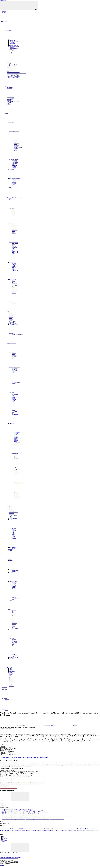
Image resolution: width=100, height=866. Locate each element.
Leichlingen (14, 182)
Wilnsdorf (13, 383)
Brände (10, 63)
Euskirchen (11, 514)
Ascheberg (14, 224)
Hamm (10, 629)
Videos (3, 688)
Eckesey (13, 614)
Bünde (10, 316)
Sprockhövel (14, 588)
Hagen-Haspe (30, 830)
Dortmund (11, 569)
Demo (10, 44)
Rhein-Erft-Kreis (12, 528)
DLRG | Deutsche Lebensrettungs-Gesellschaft (16, 73)
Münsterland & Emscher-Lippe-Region (15, 197)
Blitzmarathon (12, 43)
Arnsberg (16, 433)
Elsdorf (13, 532)
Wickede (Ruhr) (15, 414)
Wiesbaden (11, 686)
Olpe (13, 357)
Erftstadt (13, 533)
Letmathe (18, 468)
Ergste (15, 655)
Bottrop (10, 198)
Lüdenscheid (16, 471)
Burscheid (14, 180)
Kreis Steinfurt (12, 262)
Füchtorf (13, 286)
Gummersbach (15, 162)
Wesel (10, 550)
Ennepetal (14, 583)
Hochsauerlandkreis (16, 432)
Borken (13, 211)
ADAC (6, 828)
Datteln (13, 244)
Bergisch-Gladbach (16, 179)
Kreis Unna (11, 638)
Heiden (13, 213)
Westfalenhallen (15, 570)
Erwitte (13, 395)
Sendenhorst (14, 290)
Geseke (13, 396)
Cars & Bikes (9, 88)
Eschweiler (11, 513)
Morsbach (14, 166)
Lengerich (14, 267)
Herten (13, 249)
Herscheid (16, 458)
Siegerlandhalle (17, 382)
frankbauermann (5, 830)
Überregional (9, 667)
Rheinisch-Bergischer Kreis (15, 178)
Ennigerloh (14, 284)
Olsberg (15, 441)
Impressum (4, 698)
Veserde (18, 483)
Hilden (15, 144)
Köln (10, 516)
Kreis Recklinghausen (13, 242)
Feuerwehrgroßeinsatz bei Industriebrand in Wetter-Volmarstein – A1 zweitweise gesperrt (20, 815)
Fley (12, 617)
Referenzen (4, 687)
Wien (10, 685)
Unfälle (10, 53)
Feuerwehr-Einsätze (13, 64)
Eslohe (15, 436)
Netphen (13, 372)
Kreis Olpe (11, 352)
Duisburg (11, 572)
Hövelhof (11, 319)
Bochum (11, 560)
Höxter (10, 320)
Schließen (2, 865)
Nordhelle (16, 494)
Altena (15, 454)
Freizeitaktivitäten (10, 97)
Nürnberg (11, 680)
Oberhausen (11, 658)
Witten (13, 599)
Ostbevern (14, 288)
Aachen (10, 507)
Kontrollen (11, 51)
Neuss (10, 519)
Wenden (13, 358)
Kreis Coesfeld (12, 223)
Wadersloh (14, 293)
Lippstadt (13, 398)
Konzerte (9, 100)
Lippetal (13, 397)
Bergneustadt (14, 160)
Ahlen (13, 280)
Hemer (15, 457)
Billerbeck (14, 225)
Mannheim (11, 677)
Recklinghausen (15, 252)
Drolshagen (14, 355)
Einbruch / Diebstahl (13, 45)
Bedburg (13, 529)
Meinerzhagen (17, 472)
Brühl (13, 531)
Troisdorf (13, 548)
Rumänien (11, 681)
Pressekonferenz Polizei (14, 48)
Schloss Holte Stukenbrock (17, 334)
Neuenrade (16, 492)
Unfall (5, 831)
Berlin (10, 668)
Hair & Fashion (10, 99)
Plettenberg (16, 495)
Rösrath (13, 185)
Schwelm (13, 587)
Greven (13, 265)
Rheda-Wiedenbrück (13, 324)
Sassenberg (14, 289)
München (11, 678)
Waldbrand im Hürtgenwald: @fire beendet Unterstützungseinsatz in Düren (17, 809)
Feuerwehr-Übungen (13, 65)
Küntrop (17, 493)
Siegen (13, 381)
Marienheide (14, 165)
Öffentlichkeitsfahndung (14, 46)
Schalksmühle (17, 496)
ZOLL (8, 71)
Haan (15, 142)
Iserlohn (15, 467)
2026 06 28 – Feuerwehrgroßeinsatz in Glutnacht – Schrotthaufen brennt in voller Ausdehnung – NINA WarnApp (25, 812)
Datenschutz (4, 689)
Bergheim (14, 530)
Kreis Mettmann (15, 139)
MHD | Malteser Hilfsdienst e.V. (13, 76)
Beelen (13, 282)
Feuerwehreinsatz (52, 828)
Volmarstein (16, 598)
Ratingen (16, 148)
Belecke (15, 411)
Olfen (13, 232)
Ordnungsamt (9, 68)
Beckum (13, 281)
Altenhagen (14, 610)
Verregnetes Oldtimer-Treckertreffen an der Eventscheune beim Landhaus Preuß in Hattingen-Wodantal (23, 818)
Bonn (10, 508)
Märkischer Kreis (15, 453)
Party (8, 103)
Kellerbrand (48, 830)
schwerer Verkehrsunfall (88, 830)
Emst (13, 616)
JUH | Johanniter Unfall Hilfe (13, 75)
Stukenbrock (11, 333)
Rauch (69, 830)
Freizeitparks (12, 98)
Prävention (11, 47)
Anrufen (4, 12)
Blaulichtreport (8, 30)
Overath (13, 184)
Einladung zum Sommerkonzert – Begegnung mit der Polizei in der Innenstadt (18, 814)
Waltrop (13, 253)
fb (39, 828)
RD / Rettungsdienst (11, 66)
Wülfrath (15, 150)
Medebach (16, 439)
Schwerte (13, 654)
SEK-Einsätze (12, 42)
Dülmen (13, 227)
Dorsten (13, 245)
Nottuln (13, 231)
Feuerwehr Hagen (76, 828)
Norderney (11, 679)
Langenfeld (16, 145)
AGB (6, 700)
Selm (13, 645)
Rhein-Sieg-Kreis (12, 547)
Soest (13, 401)
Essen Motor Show (35, 828)
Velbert (15, 149)
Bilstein (13, 354)
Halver (15, 456)
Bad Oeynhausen (12, 313)
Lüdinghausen (14, 229)
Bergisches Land (10, 122)
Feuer (41, 828)
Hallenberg (16, 437)
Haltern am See (15, 247)
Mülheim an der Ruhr (13, 657)
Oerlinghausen (12, 321)
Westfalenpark (14, 571)
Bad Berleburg (15, 368)
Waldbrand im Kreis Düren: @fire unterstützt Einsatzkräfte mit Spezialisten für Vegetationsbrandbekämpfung (24, 810)
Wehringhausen (15, 628)
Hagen (10, 609)
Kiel (10, 675)
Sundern (15, 443)
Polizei (8, 39)
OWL (8, 311)
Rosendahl (14, 233)
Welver (13, 412)
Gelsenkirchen (12, 199)
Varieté (8, 104)
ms (52, 830)
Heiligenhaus (16, 143)
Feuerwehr (9, 62)
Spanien (11, 682)
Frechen (13, 534)
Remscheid (11, 169)
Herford (10, 318)
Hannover (11, 673)
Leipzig (10, 676)
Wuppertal (11, 188)
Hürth (13, 535)
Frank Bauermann (87, 828)
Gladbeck (14, 246)
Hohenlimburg (14, 623)
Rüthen (13, 400)
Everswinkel (14, 285)
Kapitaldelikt (11, 50)
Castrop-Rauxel (15, 243)
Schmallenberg (17, 442)
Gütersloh (11, 317)
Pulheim (13, 537)
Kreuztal (13, 371)
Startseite (4, 11)
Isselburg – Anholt (13, 515)
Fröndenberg (14, 642)
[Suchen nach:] (5, 800)
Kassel (10, 674)
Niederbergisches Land (14, 131)
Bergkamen (14, 639)
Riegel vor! (11, 49)
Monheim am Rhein (18, 147)
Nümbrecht (14, 167)
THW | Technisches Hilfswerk (13, 77)
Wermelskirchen (15, 186)
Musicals (9, 102)
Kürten (13, 181)
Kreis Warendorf (12, 279)
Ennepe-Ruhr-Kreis (13, 581)
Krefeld (10, 517)
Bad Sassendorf (15, 394)
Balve (15, 455)
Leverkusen (14, 183)
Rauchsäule (72, 830)
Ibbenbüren (14, 266)
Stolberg (11, 549)
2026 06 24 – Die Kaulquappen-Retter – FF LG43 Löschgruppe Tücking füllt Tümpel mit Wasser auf (22, 813)
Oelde (13, 287)
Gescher (13, 212)
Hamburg (11, 670)
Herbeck (13, 622)
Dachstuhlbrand (15, 828)
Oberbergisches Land (13, 159)
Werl (12, 413)
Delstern (13, 613)
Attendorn (14, 353)
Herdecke (14, 586)
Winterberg (16, 444)
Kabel (13, 625)
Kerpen (13, 536)
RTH (83, 830)
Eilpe (13, 615)
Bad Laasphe (14, 369)
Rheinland (9, 506)
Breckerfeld (14, 582)
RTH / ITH (9, 67)
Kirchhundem (14, 356)
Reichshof (14, 168)
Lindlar (13, 164)
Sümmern (18, 469)
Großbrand (16, 830)
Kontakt (3, 709)
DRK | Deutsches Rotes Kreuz (13, 74)
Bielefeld (11, 314)
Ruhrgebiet (9, 559)
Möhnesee (14, 399)
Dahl (13, 612)
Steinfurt (13, 269)
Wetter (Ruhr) (14, 597)
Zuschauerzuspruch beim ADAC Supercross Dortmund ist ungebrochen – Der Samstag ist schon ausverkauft (22, 782)
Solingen (11, 187)
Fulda (10, 672)
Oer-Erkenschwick (15, 251)
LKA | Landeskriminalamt (14, 41)
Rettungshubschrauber (78, 830)
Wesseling (14, 538)
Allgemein (75, 725)
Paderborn (11, 322)
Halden (13, 618)
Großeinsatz (20, 830)
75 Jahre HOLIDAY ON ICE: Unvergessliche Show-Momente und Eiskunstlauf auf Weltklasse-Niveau (20, 783)
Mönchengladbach (13, 518)
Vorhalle (13, 627)
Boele (13, 611)
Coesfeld (13, 226)
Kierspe (15, 470)
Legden (13, 214)
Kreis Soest (11, 392)
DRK (24, 828)
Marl (12, 250)
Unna (13, 656)
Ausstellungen (10, 87)
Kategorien (4, 21)
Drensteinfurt (14, 283)
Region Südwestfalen (11, 343)
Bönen (13, 640)
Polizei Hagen (65, 830)
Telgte (13, 292)
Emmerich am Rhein (13, 512)
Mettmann (16, 146)
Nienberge (14, 302)
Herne (13, 248)
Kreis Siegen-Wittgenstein (14, 367)
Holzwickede (14, 641)
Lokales (6, 113)
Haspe (13, 619)
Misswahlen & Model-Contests (13, 101)
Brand (11, 828)
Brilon (15, 435)
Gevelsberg (14, 584)
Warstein (13, 410)
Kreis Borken (12, 208)
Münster (11, 301)
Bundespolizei (12, 40)
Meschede (16, 440)
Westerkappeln (15, 270)
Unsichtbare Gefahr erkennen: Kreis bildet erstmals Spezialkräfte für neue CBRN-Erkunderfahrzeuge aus (23, 811)
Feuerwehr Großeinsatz (61, 828)
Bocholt (13, 210)
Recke (13, 268)
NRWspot (56, 830)
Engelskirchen (14, 161)
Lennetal (13, 626)
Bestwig (15, 434)
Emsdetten (14, 264)
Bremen (10, 669)
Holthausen (14, 624)
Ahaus (13, 209)
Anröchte (13, 393)
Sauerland (11, 423)
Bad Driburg (11, 312)
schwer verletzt (95, 830)
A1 (3, 828)
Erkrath (15, 140)
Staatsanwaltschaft (11, 70)
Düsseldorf (11, 511)
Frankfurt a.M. (12, 671)
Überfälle (11, 52)
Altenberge (14, 263)
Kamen (13, 643)
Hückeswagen (14, 163)
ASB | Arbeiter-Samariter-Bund (13, 72)
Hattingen (14, 585)
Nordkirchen (14, 230)
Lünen (13, 644)
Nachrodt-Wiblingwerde (19, 482)
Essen (10, 600)
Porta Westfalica (12, 323)
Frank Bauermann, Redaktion (49, 725)
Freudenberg (14, 370)
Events (6, 86)
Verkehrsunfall (10, 831)
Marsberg (16, 438)
